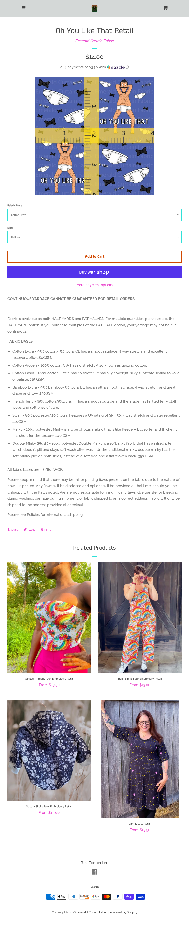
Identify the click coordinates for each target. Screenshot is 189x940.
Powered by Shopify (123, 912)
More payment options (94, 285)
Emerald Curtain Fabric (94, 41)
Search (95, 887)
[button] (94, 67)
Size (10, 228)
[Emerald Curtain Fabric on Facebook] (95, 873)
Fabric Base (14, 205)
